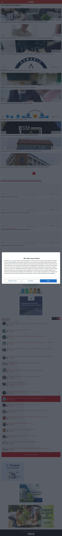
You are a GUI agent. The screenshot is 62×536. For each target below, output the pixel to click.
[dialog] (31, 268)
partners (12, 260)
